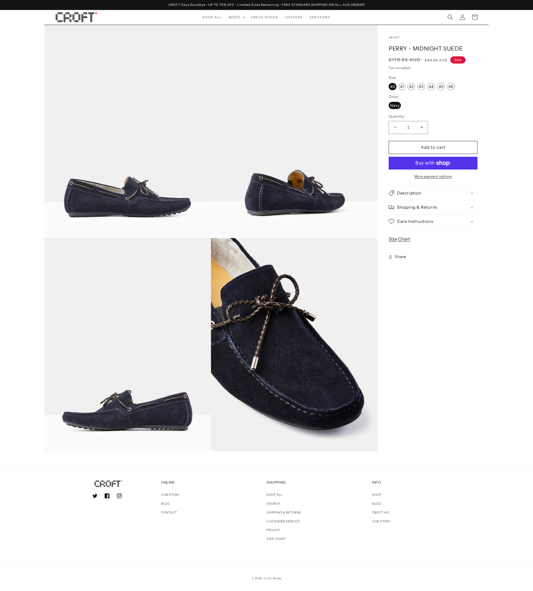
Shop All (274, 495)
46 (450, 86)
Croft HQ (380, 512)
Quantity (396, 116)
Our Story (170, 495)
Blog (165, 504)
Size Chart (399, 239)
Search (273, 504)
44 (431, 86)
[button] (236, 17)
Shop (376, 495)
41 (402, 86)
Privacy (273, 530)
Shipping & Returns (283, 512)
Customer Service (283, 521)
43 (421, 86)
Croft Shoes (272, 578)
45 (441, 86)
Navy (395, 105)
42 (411, 86)
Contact (169, 512)
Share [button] (400, 256)
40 (392, 86)
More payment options (433, 176)
